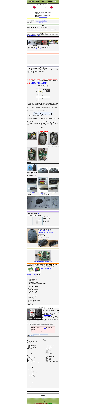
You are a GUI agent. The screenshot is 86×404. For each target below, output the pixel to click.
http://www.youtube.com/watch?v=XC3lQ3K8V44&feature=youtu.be (45, 232)
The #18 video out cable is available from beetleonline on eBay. (38, 22)
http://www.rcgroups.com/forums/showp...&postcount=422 (33, 35)
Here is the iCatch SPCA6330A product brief (32, 274)
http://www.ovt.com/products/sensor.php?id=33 (46, 268)
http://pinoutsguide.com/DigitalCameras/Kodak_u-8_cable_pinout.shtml (39, 82)
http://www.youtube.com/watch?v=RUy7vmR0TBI (35, 48)
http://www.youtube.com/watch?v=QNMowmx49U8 (41, 21)
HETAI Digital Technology (31, 335)
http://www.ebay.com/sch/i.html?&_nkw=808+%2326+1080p (44, 230)
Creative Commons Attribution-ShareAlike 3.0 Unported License (48, 399)
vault (52, 313)
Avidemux (45, 316)
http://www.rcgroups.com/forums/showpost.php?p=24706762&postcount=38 (43, 261)
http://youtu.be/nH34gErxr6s (47, 315)
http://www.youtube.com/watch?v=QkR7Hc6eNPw (41, 20)
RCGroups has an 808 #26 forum (43, 17)
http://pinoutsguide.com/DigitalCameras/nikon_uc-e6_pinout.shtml (38, 83)
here (38, 213)
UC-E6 (33, 192)
